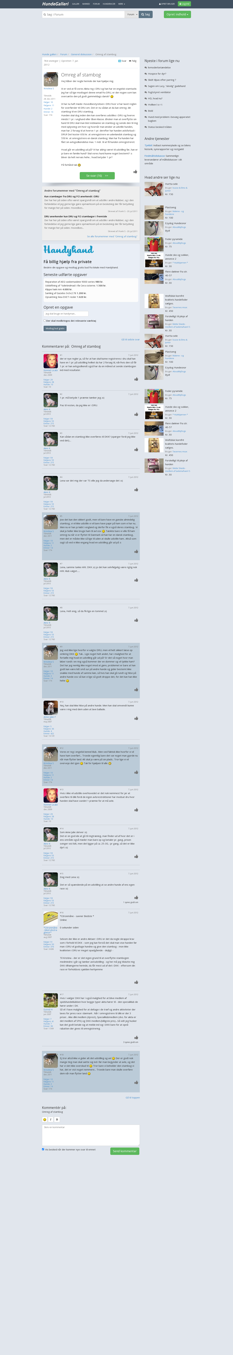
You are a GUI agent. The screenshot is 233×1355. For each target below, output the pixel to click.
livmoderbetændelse (159, 67)
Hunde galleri (49, 54)
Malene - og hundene (174, 213)
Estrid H (48, 1009)
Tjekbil (148, 145)
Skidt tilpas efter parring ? (162, 79)
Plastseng (170, 207)
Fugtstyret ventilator (159, 92)
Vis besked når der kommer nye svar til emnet (70, 1149)
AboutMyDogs (179, 227)
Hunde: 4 (48, 731)
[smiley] (44, 1119)
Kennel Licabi (51, 370)
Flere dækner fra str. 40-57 (176, 273)
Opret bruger (168, 4)
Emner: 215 (49, 423)
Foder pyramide (174, 239)
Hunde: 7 (48, 1023)
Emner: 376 (49, 946)
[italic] (50, 1119)
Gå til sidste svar (130, 339)
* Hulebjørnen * (180, 262)
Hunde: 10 (48, 384)
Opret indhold (177, 14)
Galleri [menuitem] (75, 4)
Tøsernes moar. (180, 307)
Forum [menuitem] (96, 4)
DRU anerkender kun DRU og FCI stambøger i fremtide (75, 216)
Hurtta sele (171, 183)
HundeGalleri (55, 3)
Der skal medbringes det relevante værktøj (71, 320)
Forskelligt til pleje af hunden (176, 318)
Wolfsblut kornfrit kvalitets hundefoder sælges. (176, 299)
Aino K (47, 409)
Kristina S (49, 531)
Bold (150, 110)
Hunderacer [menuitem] (109, 4)
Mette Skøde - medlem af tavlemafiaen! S (177, 325)
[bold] (57, 1119)
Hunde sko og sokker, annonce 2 (177, 256)
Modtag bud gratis (55, 328)
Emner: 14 (48, 111)
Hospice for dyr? (157, 73)
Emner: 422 (49, 733)
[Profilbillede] (52, 79)
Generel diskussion (81, 54)
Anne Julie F (50, 717)
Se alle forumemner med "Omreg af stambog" (112, 236)
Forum (63, 54)
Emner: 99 (48, 1026)
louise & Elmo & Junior (176, 189)
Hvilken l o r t (155, 104)
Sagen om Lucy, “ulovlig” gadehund (166, 86)
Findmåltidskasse (155, 155)
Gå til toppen (133, 1097)
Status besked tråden (160, 126)
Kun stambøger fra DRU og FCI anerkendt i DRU (71, 196)
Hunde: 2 (48, 108)
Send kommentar (125, 1151)
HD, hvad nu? (155, 98)
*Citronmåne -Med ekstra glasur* (50, 930)
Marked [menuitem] (86, 4)
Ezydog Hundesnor (175, 223)
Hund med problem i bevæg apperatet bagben (169, 118)
